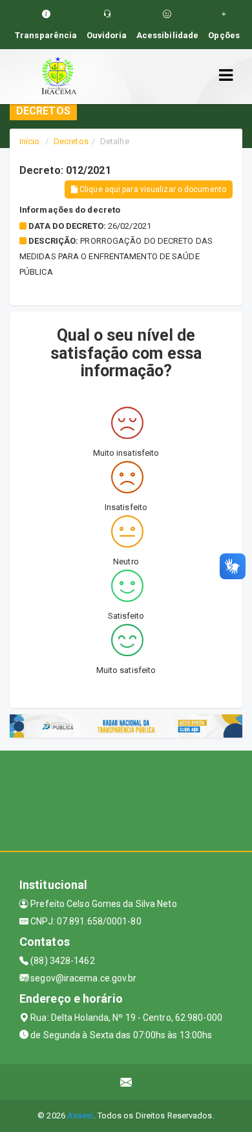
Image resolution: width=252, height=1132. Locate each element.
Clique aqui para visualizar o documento (152, 189)
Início (29, 141)
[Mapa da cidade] (126, 799)
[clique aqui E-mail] (126, 1082)
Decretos (71, 141)
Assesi (80, 1115)
